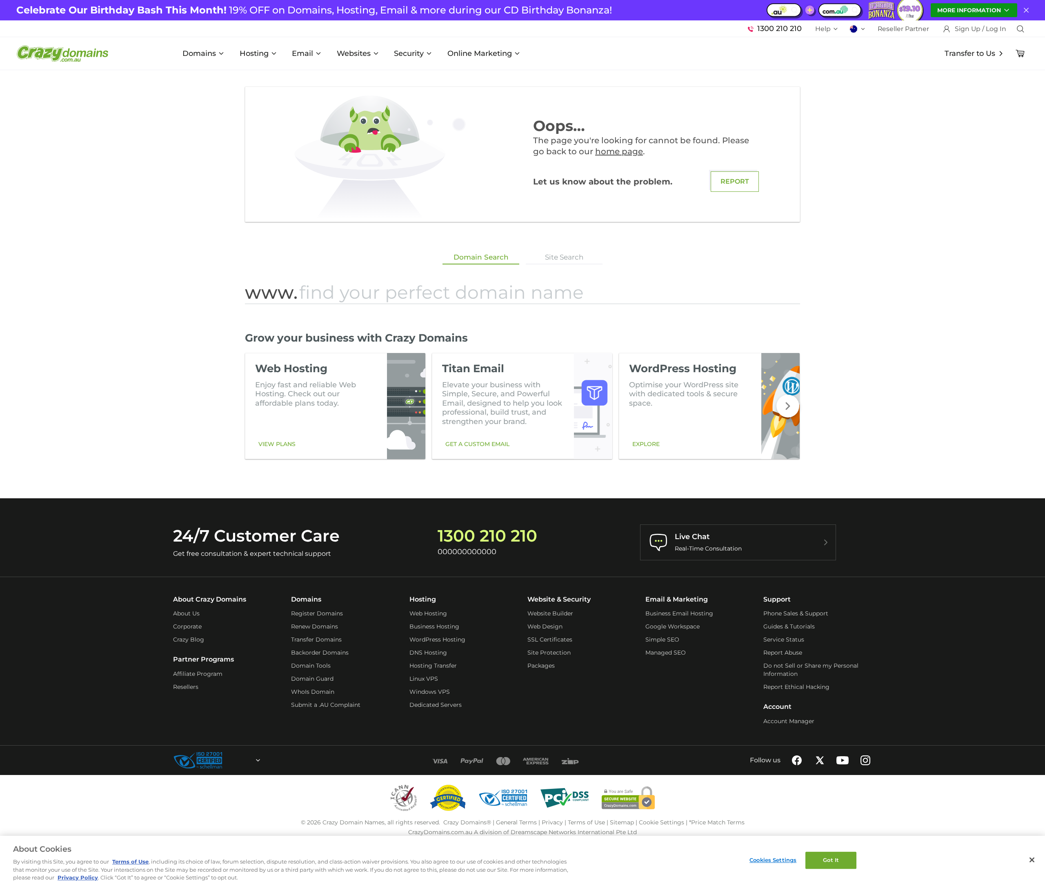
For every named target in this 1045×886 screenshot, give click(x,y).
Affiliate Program (197, 673)
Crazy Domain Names (353, 822)
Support (777, 599)
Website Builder (550, 613)
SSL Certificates (549, 639)
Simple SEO (662, 639)
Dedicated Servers (435, 704)
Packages (541, 665)
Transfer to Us (970, 53)
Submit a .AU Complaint (325, 704)
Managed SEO (665, 652)
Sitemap (622, 822)
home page (619, 151)
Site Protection (549, 652)
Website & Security (559, 599)
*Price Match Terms (717, 822)
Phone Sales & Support (795, 613)
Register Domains (317, 613)
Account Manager (788, 721)
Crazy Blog (188, 639)
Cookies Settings (772, 860)
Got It (831, 860)
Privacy (552, 822)
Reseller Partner (903, 29)
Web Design (545, 626)
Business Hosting (434, 626)
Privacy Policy (78, 877)
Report (734, 181)
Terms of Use (586, 822)
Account (777, 707)
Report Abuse (782, 652)
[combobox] (236, 760)
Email (302, 53)
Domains (199, 53)
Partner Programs (203, 659)
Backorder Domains (320, 652)
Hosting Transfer (433, 665)
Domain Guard (312, 678)
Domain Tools (311, 665)
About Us (186, 613)
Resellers (185, 687)
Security (409, 53)
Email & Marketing (676, 599)
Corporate (187, 626)
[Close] (1032, 860)
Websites (354, 53)
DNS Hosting (428, 652)
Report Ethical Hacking (796, 687)
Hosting (254, 53)
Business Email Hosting (679, 613)
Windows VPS (429, 691)
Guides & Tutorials (789, 626)
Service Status (783, 639)
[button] (787, 406)
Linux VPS (423, 678)
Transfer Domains (316, 639)
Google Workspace (672, 626)
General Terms (516, 822)
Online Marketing (479, 53)
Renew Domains (314, 626)
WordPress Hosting (437, 639)
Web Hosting (428, 613)
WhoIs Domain (312, 691)
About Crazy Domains (209, 599)
